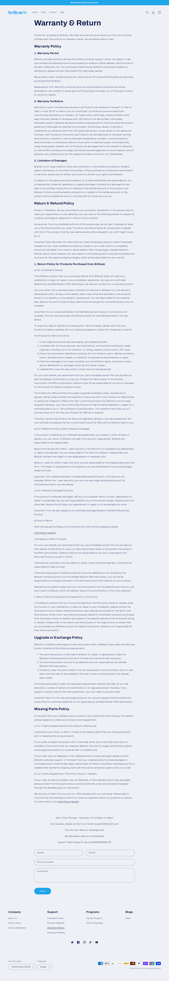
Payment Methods (55, 923)
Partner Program (94, 918)
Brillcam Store (140, 968)
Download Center (55, 918)
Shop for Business (94, 923)
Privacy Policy (14, 923)
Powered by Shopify (153, 968)
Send (42, 891)
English (43, 967)
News (128, 918)
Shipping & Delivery (56, 933)
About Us (12, 918)
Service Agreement (17, 928)
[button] (147, 12)
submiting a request (45, 533)
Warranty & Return (56, 928)
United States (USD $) (20, 967)
